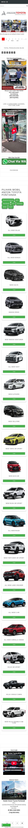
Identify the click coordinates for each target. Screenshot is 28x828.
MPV (17, 200)
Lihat (14, 235)
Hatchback (6, 203)
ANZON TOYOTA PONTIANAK (17, 827)
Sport (11, 207)
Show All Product (8, 200)
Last (17, 40)
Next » (12, 40)
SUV (13, 203)
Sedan (5, 207)
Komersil (19, 203)
